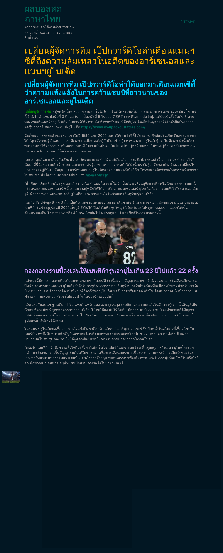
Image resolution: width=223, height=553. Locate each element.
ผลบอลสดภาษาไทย (43, 13)
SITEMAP (187, 22)
